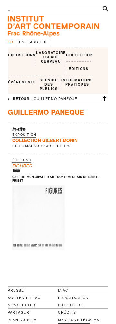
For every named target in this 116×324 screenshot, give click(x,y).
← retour (19, 98)
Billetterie (71, 304)
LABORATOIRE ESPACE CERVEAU (51, 57)
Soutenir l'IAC (24, 297)
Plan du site (22, 320)
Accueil (39, 41)
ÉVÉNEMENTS (22, 82)
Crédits (67, 312)
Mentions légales (78, 320)
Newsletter (21, 304)
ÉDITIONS (78, 68)
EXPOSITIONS (22, 54)
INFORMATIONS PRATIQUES (77, 82)
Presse (16, 290)
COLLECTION (79, 54)
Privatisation (73, 297)
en (22, 41)
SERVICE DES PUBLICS (49, 84)
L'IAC (63, 290)
